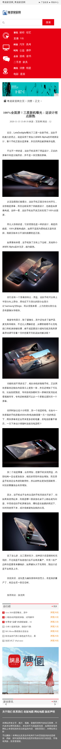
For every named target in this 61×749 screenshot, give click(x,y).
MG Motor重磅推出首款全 (16, 631)
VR (22, 38)
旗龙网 (21, 595)
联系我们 (18, 711)
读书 (28, 56)
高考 (28, 44)
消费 (22, 68)
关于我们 (7, 711)
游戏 (22, 56)
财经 (22, 32)
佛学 (28, 50)
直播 (16, 38)
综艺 (28, 32)
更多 (54, 606)
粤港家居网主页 (16, 101)
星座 (22, 74)
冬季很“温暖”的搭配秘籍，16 (17, 622)
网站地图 (39, 711)
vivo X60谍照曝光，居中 (15, 612)
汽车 (22, 44)
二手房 (17, 62)
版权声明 (50, 711)
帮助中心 (55, 2)
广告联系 (44, 2)
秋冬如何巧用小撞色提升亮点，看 (19, 636)
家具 (25, 62)
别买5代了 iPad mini (13, 641)
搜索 (48, 22)
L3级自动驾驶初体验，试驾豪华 (18, 617)
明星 (28, 68)
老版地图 (29, 711)
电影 (16, 74)
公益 (22, 50)
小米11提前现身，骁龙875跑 (17, 626)
